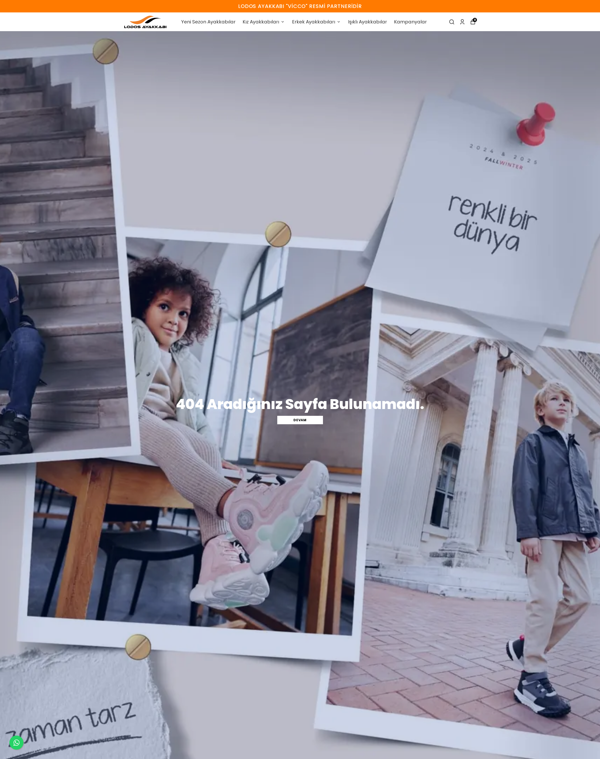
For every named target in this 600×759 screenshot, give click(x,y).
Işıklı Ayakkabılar (367, 22)
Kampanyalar (410, 22)
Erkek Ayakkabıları (313, 22)
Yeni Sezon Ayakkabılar (208, 22)
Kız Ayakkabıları (261, 22)
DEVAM (300, 420)
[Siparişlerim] (462, 22)
